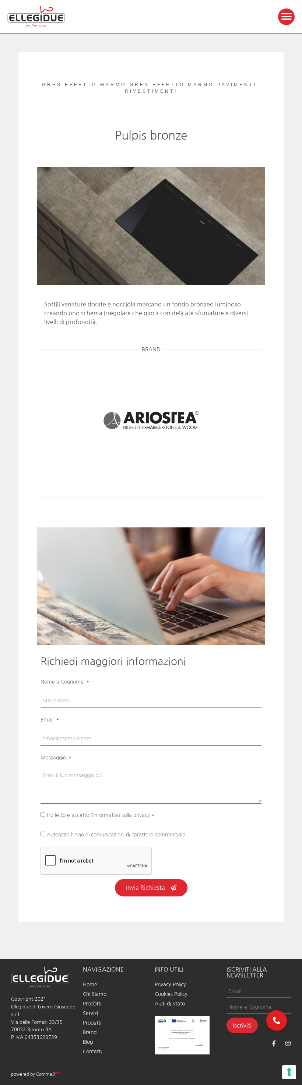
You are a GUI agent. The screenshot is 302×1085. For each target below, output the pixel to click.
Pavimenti (237, 84)
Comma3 (45, 1074)
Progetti (92, 1022)
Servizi (90, 1013)
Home (90, 984)
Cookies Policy (171, 994)
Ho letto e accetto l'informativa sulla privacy (100, 815)
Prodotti (92, 1003)
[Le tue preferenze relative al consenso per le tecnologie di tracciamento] (289, 1072)
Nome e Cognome (63, 681)
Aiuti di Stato (170, 1003)
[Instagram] (288, 1043)
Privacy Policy (170, 984)
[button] (286, 16)
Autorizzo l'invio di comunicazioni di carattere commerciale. (117, 834)
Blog (88, 1041)
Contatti (92, 1051)
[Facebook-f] (274, 1043)
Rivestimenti (151, 91)
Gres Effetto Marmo (84, 84)
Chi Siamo (94, 994)
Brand (89, 1032)
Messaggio (54, 757)
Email (48, 719)
